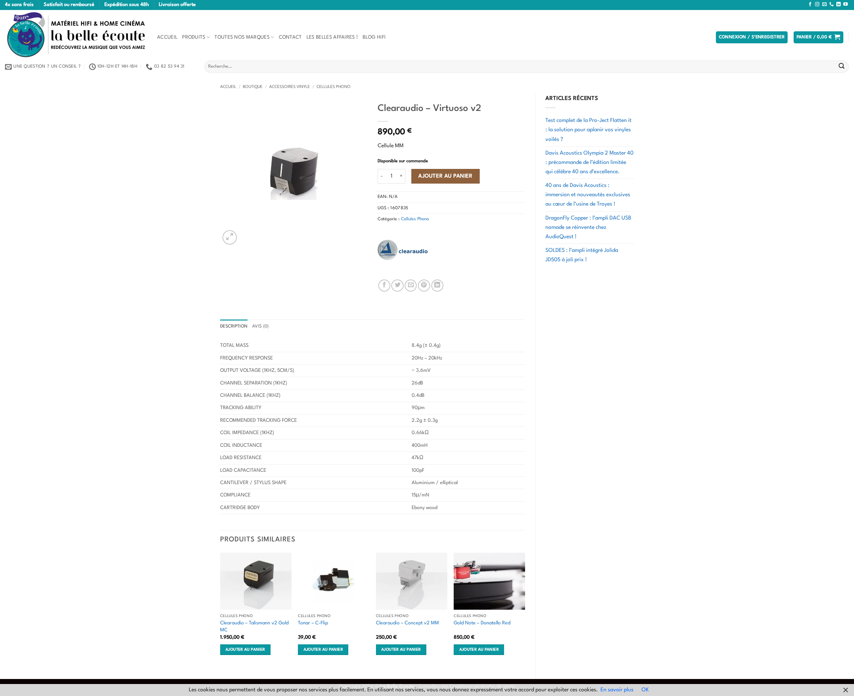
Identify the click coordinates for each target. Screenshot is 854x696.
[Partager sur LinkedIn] (437, 286)
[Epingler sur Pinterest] (424, 286)
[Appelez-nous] (831, 4)
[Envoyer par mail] (411, 286)
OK (645, 690)
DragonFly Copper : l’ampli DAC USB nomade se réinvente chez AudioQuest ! (588, 228)
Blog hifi (374, 37)
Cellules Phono (334, 87)
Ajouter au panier (445, 176)
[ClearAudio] (403, 250)
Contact (290, 37)
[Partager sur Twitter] (397, 286)
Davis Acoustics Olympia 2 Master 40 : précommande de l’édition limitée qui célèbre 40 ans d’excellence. (589, 163)
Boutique (253, 87)
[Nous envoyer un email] (824, 4)
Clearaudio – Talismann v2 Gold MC (254, 626)
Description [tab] (234, 326)
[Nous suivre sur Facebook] (810, 4)
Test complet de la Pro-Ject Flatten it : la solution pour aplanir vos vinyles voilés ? (588, 130)
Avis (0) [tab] (260, 326)
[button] (752, 37)
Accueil (167, 37)
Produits (193, 37)
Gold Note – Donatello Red (482, 623)
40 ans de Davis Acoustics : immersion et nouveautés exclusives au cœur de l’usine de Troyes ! (587, 195)
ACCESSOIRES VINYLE (289, 87)
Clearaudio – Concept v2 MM (407, 623)
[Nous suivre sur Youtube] (845, 4)
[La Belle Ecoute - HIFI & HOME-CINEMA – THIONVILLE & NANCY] (76, 34)
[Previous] (221, 610)
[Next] (525, 610)
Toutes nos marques (242, 37)
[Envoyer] (841, 67)
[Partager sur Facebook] (384, 286)
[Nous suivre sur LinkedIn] (838, 4)
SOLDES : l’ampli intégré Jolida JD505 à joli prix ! (581, 255)
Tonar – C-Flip (313, 623)
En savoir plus (616, 690)
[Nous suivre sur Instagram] (817, 4)
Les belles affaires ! (332, 37)
